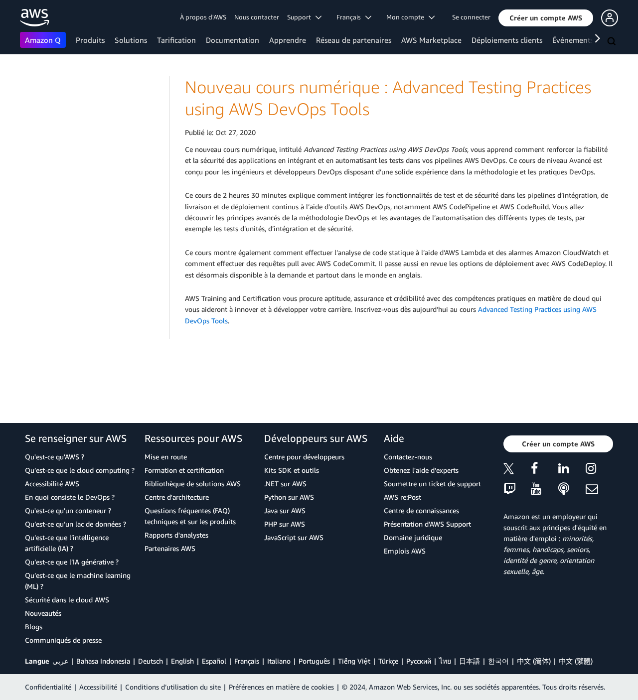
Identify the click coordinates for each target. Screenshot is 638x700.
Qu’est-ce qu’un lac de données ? (75, 524)
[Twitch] (517, 489)
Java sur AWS (285, 510)
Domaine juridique (413, 537)
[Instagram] (599, 470)
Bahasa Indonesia (103, 661)
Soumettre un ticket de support (432, 483)
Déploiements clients (507, 39)
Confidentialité (48, 687)
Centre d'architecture (177, 497)
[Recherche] (612, 42)
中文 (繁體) (576, 661)
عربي (60, 661)
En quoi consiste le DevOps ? (70, 497)
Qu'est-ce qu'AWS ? (54, 456)
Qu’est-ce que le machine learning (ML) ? (78, 580)
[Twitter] (517, 470)
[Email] (599, 489)
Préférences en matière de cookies (281, 687)
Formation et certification (184, 470)
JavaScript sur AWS (293, 537)
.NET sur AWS (285, 483)
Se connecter (471, 17)
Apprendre (287, 39)
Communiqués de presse (63, 640)
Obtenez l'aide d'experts (421, 470)
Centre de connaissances (421, 510)
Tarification (176, 39)
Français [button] (350, 17)
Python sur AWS (289, 497)
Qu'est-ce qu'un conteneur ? (68, 510)
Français (246, 661)
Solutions (131, 39)
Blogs (33, 626)
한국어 (498, 661)
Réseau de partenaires (353, 39)
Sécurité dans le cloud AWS (67, 599)
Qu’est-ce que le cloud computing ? (80, 470)
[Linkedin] (572, 470)
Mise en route (166, 456)
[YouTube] (544, 489)
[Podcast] (572, 489)
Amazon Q (43, 39)
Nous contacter (256, 17)
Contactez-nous (408, 456)
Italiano (279, 661)
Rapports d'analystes (176, 535)
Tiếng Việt (354, 661)
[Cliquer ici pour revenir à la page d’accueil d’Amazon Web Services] (34, 17)
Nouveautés (43, 613)
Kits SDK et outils (291, 470)
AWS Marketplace (431, 39)
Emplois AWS (405, 551)
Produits (90, 39)
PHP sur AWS (284, 524)
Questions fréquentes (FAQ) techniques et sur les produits (190, 516)
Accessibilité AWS (52, 483)
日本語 (469, 661)
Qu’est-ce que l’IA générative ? (72, 562)
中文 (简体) (534, 661)
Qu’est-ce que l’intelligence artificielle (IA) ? (67, 543)
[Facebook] (544, 470)
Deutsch (150, 661)
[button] (545, 17)
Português (314, 661)
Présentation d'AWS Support (427, 524)
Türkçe (388, 661)
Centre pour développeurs (304, 456)
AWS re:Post (402, 497)
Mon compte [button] (407, 17)
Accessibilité (98, 687)
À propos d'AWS (203, 17)
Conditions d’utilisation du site (173, 687)
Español (214, 661)
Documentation (232, 39)
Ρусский (418, 661)
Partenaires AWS (170, 548)
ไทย (445, 661)
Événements (573, 39)
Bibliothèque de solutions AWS (193, 483)
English (182, 661)
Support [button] (301, 17)
